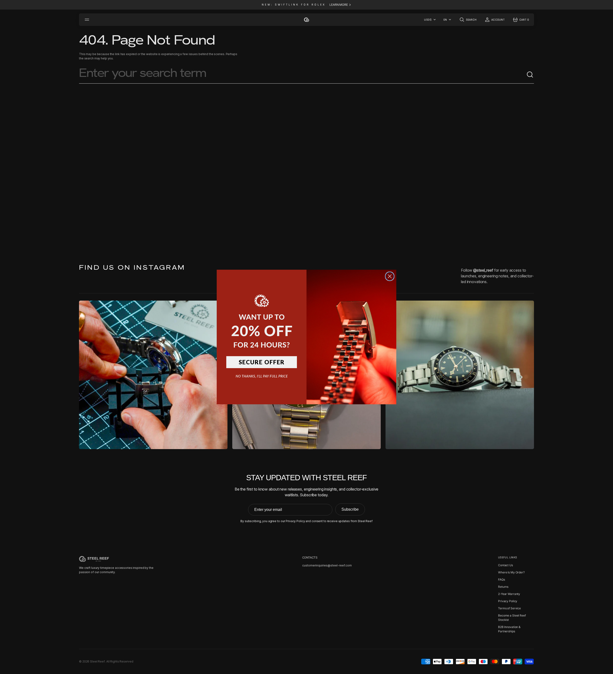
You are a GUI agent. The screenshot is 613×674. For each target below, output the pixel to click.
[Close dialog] (390, 276)
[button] (261, 316)
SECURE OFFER (262, 362)
